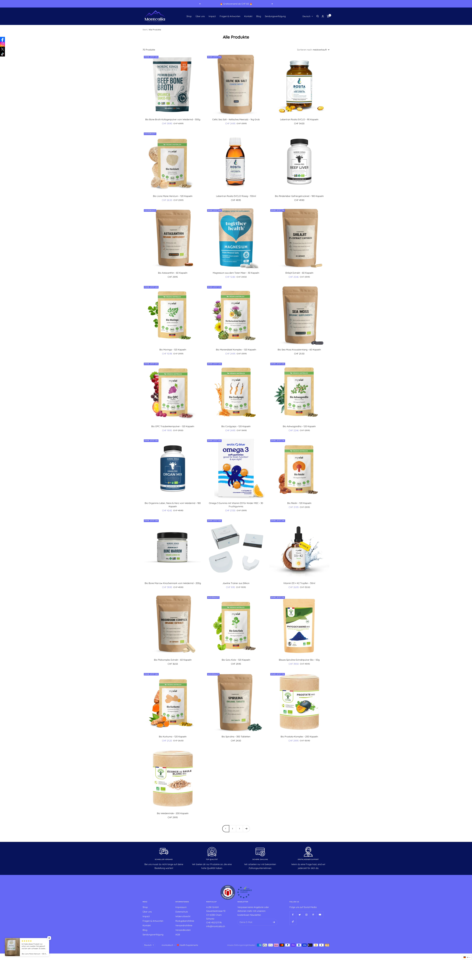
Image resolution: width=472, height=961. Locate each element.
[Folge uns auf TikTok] (292, 921)
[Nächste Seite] (246, 828)
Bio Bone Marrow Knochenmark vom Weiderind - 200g (173, 583)
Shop (189, 16)
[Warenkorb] (328, 16)
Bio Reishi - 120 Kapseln (299, 503)
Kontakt (248, 16)
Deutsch (306, 16)
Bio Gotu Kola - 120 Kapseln (236, 659)
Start (145, 29)
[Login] (323, 16)
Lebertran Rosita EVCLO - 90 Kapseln (299, 119)
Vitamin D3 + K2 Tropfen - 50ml (299, 583)
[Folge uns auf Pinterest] (313, 914)
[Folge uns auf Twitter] (299, 914)
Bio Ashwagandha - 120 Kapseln (299, 426)
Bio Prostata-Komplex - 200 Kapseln (299, 736)
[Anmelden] (274, 922)
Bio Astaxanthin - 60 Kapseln (172, 272)
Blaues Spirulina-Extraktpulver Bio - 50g (299, 659)
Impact (212, 16)
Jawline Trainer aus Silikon (235, 583)
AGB (177, 934)
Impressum (181, 907)
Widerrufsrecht (182, 916)
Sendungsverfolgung (275, 16)
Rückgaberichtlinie (184, 920)
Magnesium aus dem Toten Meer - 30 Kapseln (236, 272)
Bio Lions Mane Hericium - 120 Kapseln (172, 196)
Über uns (200, 16)
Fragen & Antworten (230, 16)
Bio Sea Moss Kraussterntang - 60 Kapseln (299, 349)
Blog (258, 16)
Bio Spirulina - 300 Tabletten (236, 736)
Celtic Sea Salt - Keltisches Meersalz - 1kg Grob (236, 119)
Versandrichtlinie (183, 925)
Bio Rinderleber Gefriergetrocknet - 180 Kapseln (299, 196)
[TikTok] (2, 54)
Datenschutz (181, 911)
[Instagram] (2, 44)
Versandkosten (183, 930)
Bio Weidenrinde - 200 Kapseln (172, 813)
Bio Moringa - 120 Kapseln (172, 349)
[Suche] (318, 16)
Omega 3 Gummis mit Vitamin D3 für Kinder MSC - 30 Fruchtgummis (236, 505)
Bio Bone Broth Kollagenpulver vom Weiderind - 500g (172, 119)
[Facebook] (2, 39)
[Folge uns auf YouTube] (320, 914)
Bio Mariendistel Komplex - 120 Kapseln (236, 349)
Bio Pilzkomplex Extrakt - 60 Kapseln (173, 659)
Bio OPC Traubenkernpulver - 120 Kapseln (172, 426)
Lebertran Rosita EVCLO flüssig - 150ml (236, 196)
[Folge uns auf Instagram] (306, 914)
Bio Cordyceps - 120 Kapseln (236, 426)
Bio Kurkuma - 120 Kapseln (172, 736)
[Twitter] (2, 49)
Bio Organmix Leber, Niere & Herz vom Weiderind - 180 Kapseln (173, 505)
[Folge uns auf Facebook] (292, 914)
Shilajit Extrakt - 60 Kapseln (299, 272)
